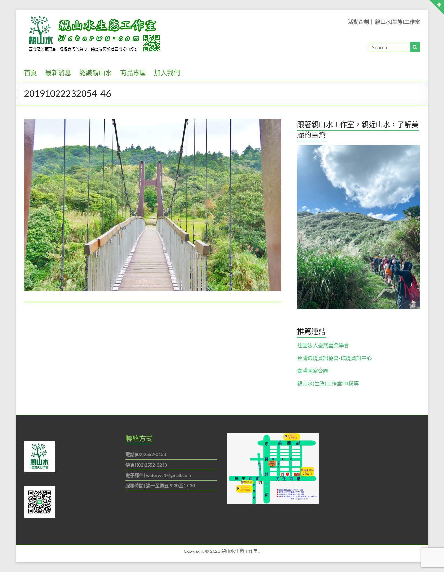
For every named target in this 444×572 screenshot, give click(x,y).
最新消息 (58, 73)
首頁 (30, 73)
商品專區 (133, 73)
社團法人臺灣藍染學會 (323, 345)
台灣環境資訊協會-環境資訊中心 (334, 358)
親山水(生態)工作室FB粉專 (328, 383)
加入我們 (167, 73)
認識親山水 (95, 73)
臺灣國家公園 (312, 371)
